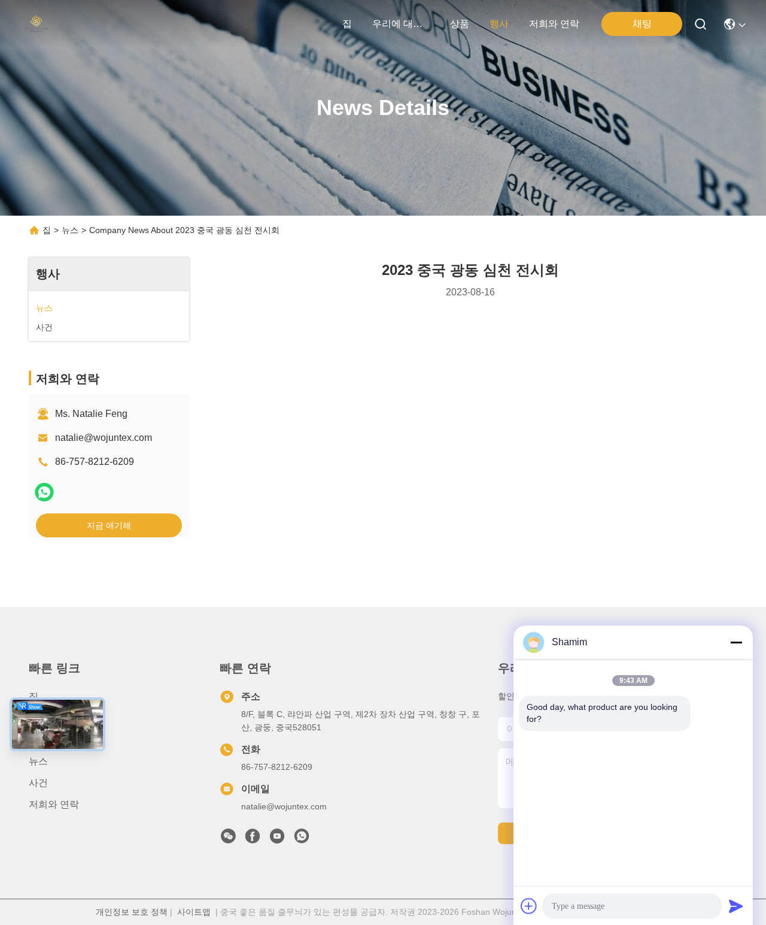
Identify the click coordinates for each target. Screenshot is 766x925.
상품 (459, 24)
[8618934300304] (301, 839)
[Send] (736, 906)
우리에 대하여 (401, 24)
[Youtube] (277, 839)
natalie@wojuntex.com (103, 438)
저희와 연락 (554, 24)
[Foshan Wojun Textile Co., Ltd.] (36, 24)
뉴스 (70, 230)
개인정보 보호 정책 (132, 912)
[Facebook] (252, 839)
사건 (38, 783)
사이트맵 (194, 912)
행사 (499, 24)
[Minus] (736, 642)
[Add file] (529, 906)
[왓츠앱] (44, 492)
